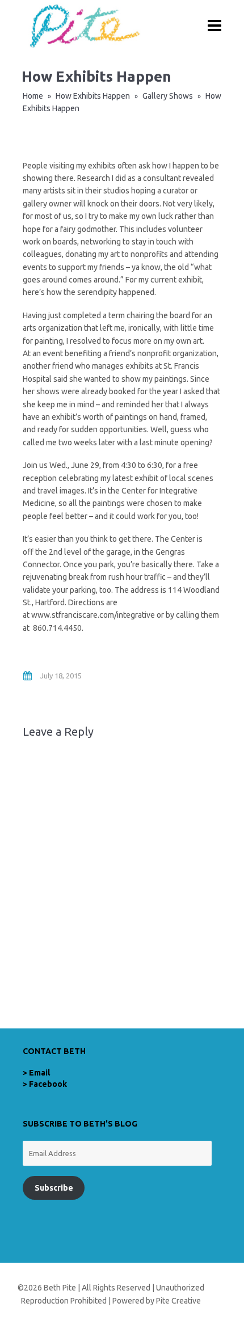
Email (39, 1072)
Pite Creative (178, 1300)
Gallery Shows (167, 95)
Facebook (48, 1084)
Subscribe (54, 1187)
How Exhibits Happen (93, 95)
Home (33, 95)
